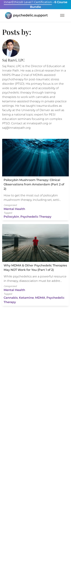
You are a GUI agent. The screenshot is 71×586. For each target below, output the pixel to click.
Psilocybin (11, 216)
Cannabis (11, 297)
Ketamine (26, 297)
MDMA (40, 297)
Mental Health (14, 209)
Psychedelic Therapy (35, 216)
